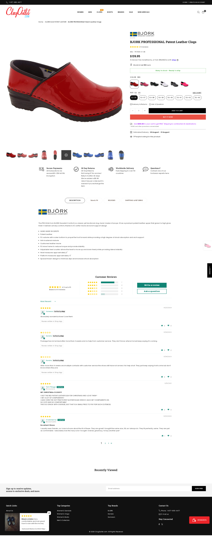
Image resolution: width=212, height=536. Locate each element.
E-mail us (165, 514)
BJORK (132, 38)
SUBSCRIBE (199, 488)
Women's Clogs (63, 514)
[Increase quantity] (144, 110)
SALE (131, 12)
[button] (122, 90)
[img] (45, 308)
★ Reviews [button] (210, 270)
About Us (9, 511)
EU (136, 93)
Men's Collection (63, 520)
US (139, 93)
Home (41, 22)
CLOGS (100, 11)
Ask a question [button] (152, 291)
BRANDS (121, 12)
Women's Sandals (64, 511)
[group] (65, 90)
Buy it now (168, 117)
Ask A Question (157, 104)
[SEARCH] (198, 12)
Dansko (111, 514)
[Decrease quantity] (132, 110)
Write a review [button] (152, 285)
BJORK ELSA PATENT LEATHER (55, 22)
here (167, 173)
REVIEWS (111, 200)
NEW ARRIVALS (143, 12)
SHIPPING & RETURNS (134, 200)
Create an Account (197, 2)
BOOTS (110, 12)
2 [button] (105, 443)
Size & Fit (94, 200)
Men (90, 12)
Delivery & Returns (139, 104)
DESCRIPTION (74, 200)
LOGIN (185, 2)
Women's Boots (63, 517)
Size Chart (197, 93)
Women (80, 12)
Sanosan (111, 517)
